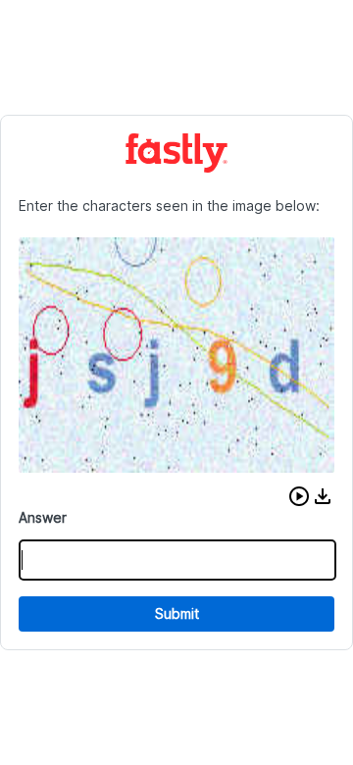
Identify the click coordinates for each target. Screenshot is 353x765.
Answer (43, 517)
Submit (177, 613)
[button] (299, 496)
